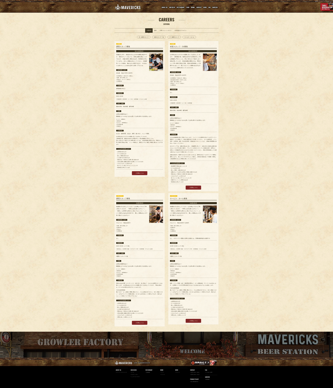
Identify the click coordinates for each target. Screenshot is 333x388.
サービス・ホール (189, 37)
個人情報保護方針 (194, 381)
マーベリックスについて (121, 372)
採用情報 (207, 379)
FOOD (187, 7)
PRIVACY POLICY (194, 379)
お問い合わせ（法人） (195, 374)
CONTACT (199, 7)
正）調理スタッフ (144, 37)
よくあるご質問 (209, 372)
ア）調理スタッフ (174, 37)
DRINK (193, 7)
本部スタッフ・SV (159, 37)
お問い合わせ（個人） (195, 372)
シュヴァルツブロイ (135, 376)
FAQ (209, 7)
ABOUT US (164, 7)
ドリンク (163, 374)
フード (162, 372)
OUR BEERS (134, 370)
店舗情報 (148, 372)
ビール (132, 372)
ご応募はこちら (139, 173)
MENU (161, 370)
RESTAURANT (181, 7)
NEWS (205, 7)
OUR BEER (172, 7)
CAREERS (215, 7)
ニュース (178, 372)
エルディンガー (134, 374)
